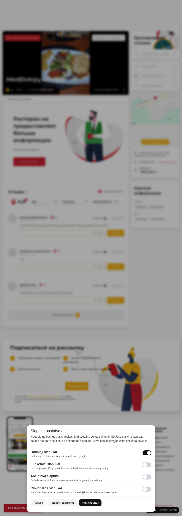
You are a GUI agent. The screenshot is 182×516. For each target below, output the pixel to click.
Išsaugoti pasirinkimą (62, 502)
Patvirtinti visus (90, 502)
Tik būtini (38, 502)
